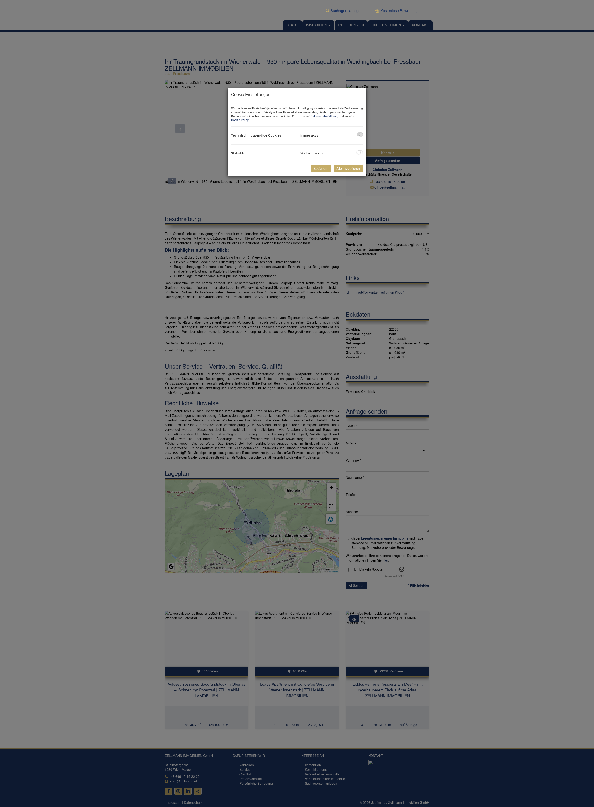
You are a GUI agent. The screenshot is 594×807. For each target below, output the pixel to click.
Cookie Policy (239, 120)
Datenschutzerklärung (324, 116)
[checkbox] (360, 134)
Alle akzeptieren (348, 168)
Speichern (320, 168)
